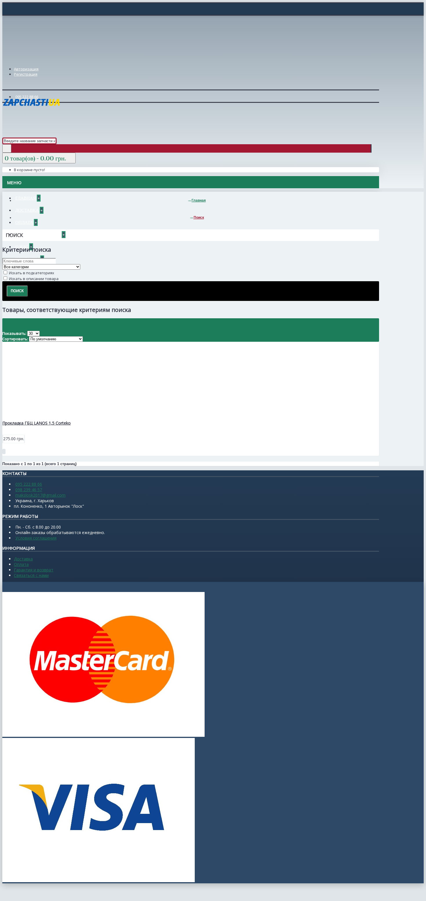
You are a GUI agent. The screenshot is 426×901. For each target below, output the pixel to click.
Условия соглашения (36, 538)
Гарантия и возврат (33, 570)
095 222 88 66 (28, 484)
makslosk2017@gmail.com (40, 495)
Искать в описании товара (33, 278)
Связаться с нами (31, 575)
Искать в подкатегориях (31, 272)
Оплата (21, 564)
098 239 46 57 (28, 489)
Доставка (23, 559)
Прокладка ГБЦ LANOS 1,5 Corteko (36, 423)
